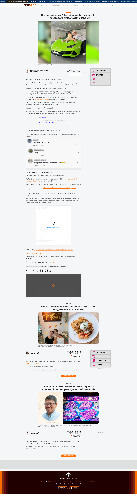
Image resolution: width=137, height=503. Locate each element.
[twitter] (70, 71)
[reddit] (77, 71)
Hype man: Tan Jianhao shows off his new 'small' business (53, 250)
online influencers (53, 266)
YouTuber (29, 266)
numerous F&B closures (33, 363)
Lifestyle (65, 5)
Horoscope (74, 5)
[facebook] (68, 71)
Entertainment (56, 5)
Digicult (83, 5)
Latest (41, 5)
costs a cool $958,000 (42, 99)
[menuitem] (41, 5)
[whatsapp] (75, 71)
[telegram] (73, 71)
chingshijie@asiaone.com (34, 253)
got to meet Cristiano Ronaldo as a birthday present (59, 188)
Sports (90, 5)
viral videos (63, 266)
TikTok (35, 266)
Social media (43, 266)
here (53, 262)
